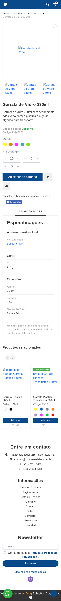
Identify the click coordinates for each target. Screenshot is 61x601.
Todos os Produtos (30, 487)
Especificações (30, 211)
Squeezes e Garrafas (27, 196)
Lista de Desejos (30, 496)
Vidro (45, 196)
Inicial (6, 13)
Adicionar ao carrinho (22, 177)
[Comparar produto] (6, 186)
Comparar (30, 515)
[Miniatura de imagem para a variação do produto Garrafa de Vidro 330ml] (11, 89)
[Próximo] (12, 357)
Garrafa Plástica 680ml (12, 399)
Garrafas (36, 13)
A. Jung (27, 593)
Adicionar (15, 420)
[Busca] (47, 5)
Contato (30, 506)
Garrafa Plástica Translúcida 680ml (44, 399)
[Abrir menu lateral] (6, 5)
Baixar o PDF (15, 243)
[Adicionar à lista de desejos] (48, 177)
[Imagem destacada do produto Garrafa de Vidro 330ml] (30, 50)
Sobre (30, 511)
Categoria (20, 13)
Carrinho (30, 501)
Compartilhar (15, 202)
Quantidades (11, 152)
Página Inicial (30, 492)
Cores (7, 139)
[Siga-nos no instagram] (30, 579)
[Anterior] (7, 357)
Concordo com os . (32, 554)
